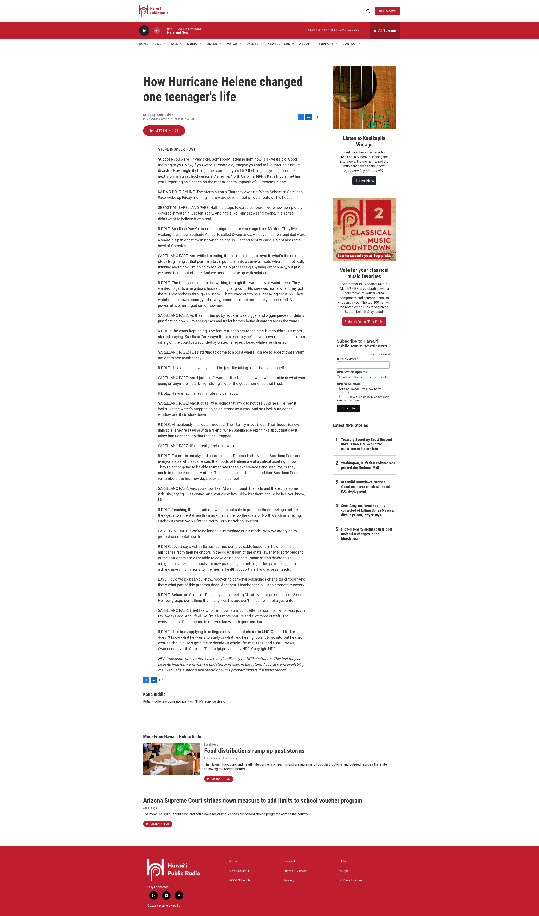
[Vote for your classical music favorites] (364, 229)
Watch (231, 44)
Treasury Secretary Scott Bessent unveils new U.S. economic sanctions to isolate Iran (366, 444)
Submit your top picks (364, 321)
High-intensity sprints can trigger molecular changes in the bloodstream (366, 534)
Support (345, 871)
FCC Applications (351, 880)
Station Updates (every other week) (364, 377)
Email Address (347, 359)
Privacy (289, 880)
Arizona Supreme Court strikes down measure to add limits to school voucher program (252, 800)
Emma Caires (212, 758)
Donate (389, 11)
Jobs (343, 861)
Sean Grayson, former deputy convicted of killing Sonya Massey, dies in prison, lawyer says (367, 510)
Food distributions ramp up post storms (254, 750)
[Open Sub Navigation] (164, 44)
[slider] (163, 30)
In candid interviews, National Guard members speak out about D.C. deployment (365, 487)
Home (143, 44)
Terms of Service (295, 871)
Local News (211, 744)
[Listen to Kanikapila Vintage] (364, 97)
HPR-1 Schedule (240, 871)
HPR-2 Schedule (240, 880)
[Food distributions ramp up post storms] (171, 759)
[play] (144, 30)
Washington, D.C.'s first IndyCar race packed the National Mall (368, 465)
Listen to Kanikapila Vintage (364, 141)
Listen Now (364, 180)
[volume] (156, 30)
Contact (289, 861)
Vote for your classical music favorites (364, 273)
